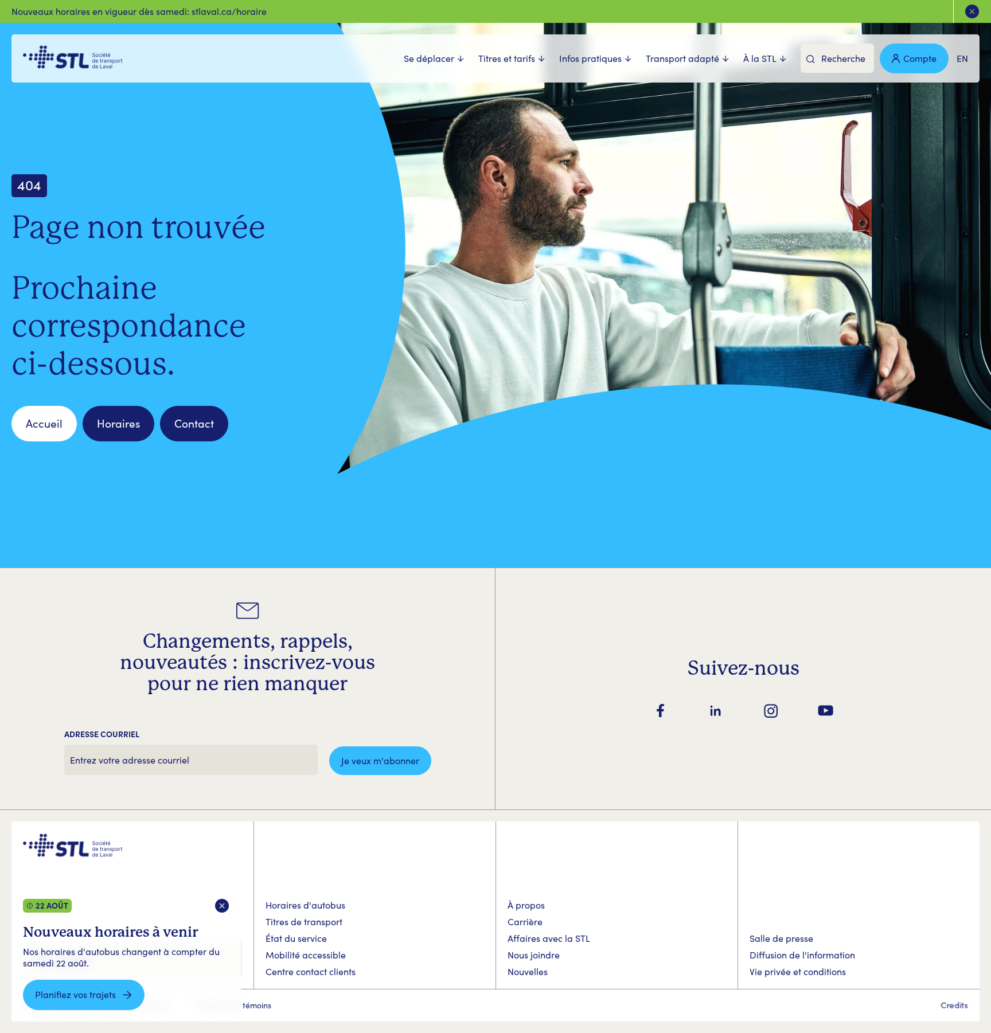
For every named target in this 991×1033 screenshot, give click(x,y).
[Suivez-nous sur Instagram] (771, 711)
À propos (526, 904)
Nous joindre (534, 954)
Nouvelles (528, 971)
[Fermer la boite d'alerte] (222, 906)
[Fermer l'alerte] (972, 11)
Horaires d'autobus (305, 904)
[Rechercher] (810, 59)
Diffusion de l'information (802, 954)
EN (962, 58)
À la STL (760, 59)
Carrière (525, 921)
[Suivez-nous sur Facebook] (660, 711)
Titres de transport (304, 921)
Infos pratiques (590, 59)
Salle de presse (781, 938)
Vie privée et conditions (798, 971)
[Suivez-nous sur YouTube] (826, 711)
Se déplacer (429, 59)
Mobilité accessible (306, 954)
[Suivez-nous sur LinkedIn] (716, 711)
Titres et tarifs (506, 59)
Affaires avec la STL (549, 938)
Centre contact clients (311, 971)
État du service (296, 938)
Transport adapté (682, 59)
